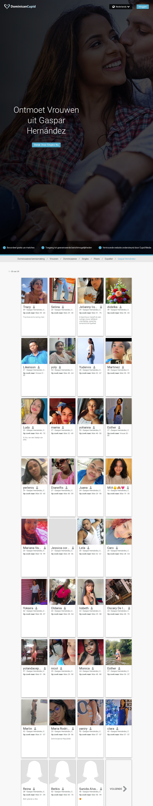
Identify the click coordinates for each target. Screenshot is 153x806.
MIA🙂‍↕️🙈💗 (116, 487)
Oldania (56, 608)
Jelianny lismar (88, 307)
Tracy (27, 307)
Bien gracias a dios (30, 799)
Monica (84, 668)
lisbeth (84, 608)
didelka (112, 307)
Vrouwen (54, 259)
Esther (111, 427)
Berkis (55, 789)
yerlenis (28, 487)
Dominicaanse (70, 259)
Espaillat (109, 259)
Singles (85, 259)
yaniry (83, 728)
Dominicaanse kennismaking (31, 259)
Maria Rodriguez (60, 728)
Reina (27, 789)
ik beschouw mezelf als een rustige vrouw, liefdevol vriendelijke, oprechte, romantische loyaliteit (90, 320)
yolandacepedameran (32, 668)
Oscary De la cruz (116, 608)
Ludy (26, 427)
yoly (54, 367)
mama (55, 427)
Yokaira (28, 608)
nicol (54, 668)
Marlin (27, 728)
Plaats (97, 259)
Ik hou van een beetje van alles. (33, 439)
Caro (110, 548)
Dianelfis (57, 487)
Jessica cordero (60, 548)
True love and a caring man (33, 317)
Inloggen (143, 7)
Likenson (29, 367)
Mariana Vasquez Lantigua (32, 548)
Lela (82, 548)
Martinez (113, 367)
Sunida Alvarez (88, 789)
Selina (55, 307)
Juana (83, 487)
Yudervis (85, 367)
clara (110, 728)
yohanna (85, 427)
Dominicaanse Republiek (61, 739)
